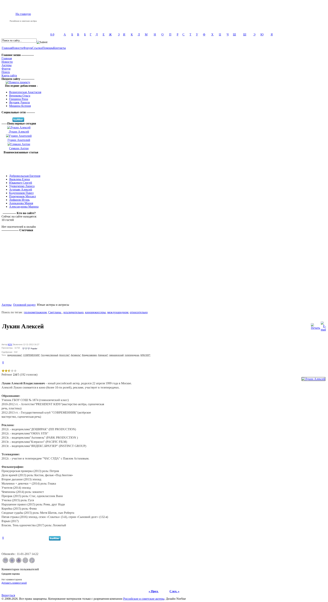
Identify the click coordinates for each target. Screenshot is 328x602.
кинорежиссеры (95, 312)
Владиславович (89, 355)
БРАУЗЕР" (145, 355)
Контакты (59, 48)
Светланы (55, 312)
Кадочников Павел (21, 193)
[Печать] (315, 325)
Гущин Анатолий (19, 140)
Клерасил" (103, 355)
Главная (7, 48)
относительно (139, 312)
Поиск (6, 72)
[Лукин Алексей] (313, 379)
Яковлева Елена (19, 179)
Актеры (7, 65)
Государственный (49, 355)
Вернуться (8, 595)
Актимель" (76, 355)
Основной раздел (24, 304)
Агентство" (64, 355)
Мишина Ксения (20, 105)
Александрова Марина (24, 206)
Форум (27, 48)
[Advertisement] (21, 162)
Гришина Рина (18, 99)
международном (117, 312)
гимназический (116, 355)
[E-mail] (323, 325)
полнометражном (35, 312)
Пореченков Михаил (22, 196)
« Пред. (153, 591)
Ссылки (37, 48)
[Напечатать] (18, 562)
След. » (174, 591)
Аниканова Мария (21, 203)
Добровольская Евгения (24, 175)
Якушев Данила (19, 102)
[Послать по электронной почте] (25, 562)
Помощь (47, 48)
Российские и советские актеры (143, 598)
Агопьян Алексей (20, 189)
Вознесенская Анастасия (25, 92)
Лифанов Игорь (19, 199)
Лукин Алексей (19, 131)
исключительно (73, 312)
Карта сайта (9, 75)
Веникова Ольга (19, 95)
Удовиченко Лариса (22, 186)
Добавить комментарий (14, 583)
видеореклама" (14, 355)
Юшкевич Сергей (20, 182)
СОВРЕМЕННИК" (31, 355)
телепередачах (132, 355)
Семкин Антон (19, 148)
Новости (17, 48)
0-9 (52, 34)
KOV (10, 344)
